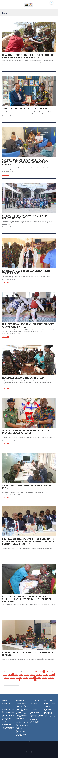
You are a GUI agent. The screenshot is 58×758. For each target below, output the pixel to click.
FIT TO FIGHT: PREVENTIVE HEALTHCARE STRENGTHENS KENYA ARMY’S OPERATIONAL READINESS (26, 599)
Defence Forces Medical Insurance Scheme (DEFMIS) (22, 711)
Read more (6, 67)
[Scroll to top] (29, 742)
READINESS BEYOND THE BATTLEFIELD (23, 377)
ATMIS (31, 706)
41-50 (52, 671)
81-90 (21, 674)
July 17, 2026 (6, 662)
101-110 (32, 674)
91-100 (26, 674)
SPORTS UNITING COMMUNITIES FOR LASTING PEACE (27, 486)
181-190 (32, 677)
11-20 (36, 671)
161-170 (19, 677)
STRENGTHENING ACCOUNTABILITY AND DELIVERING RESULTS (24, 216)
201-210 (44, 677)
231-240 (28, 680)
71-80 (15, 674)
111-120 (39, 674)
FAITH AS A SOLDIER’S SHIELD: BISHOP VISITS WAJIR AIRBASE (26, 272)
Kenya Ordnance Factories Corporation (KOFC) (21, 720)
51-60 (5, 674)
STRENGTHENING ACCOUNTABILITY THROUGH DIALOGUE (27, 653)
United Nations (33, 703)
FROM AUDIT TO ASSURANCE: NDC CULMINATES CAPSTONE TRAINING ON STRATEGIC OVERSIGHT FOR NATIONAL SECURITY (29, 541)
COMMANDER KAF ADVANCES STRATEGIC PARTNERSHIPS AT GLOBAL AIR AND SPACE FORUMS (25, 162)
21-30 (41, 671)
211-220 (51, 677)
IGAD (31, 705)
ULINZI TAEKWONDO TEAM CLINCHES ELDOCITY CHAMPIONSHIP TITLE (28, 325)
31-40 (46, 671)
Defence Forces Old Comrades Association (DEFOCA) (21, 715)
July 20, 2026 (6, 494)
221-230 (22, 680)
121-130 (45, 674)
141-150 (6, 677)
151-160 (12, 677)
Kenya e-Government (35, 710)
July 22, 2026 (6, 171)
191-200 (38, 677)
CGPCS (32, 708)
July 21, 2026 (6, 279)
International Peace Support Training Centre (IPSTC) (8, 720)
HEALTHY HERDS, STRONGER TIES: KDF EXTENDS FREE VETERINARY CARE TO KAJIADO (28, 56)
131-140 (52, 674)
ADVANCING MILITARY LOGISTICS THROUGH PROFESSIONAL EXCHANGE (26, 431)
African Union (33, 709)
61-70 (10, 674)
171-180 (25, 677)
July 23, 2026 (6, 64)
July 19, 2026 (6, 551)
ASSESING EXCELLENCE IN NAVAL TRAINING (25, 108)
